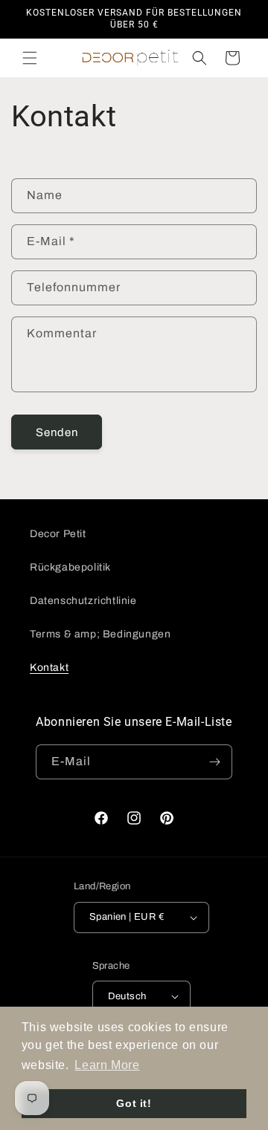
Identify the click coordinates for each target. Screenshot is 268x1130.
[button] (29, 58)
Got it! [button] (133, 1103)
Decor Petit (58, 533)
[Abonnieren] (215, 761)
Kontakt (49, 667)
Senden (57, 432)
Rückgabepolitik (70, 567)
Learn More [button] (106, 1065)
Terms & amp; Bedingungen (100, 634)
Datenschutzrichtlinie (83, 600)
